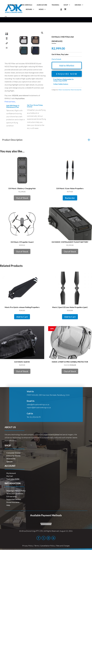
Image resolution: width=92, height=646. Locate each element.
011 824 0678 (35, 417)
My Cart (9, 476)
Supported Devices (13, 499)
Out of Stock (22, 198)
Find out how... (10, 101)
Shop (66, 5)
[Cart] (66, 9)
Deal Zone (12, 5)
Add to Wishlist (66, 65)
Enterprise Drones (13, 456)
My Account (11, 473)
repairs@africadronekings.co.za (39, 407)
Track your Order (13, 479)
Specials (9, 461)
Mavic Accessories (76, 90)
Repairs (29, 9)
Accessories (10, 458)
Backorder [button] (70, 198)
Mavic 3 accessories (64, 90)
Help (8, 505)
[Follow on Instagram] (48, 538)
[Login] (56, 9)
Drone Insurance (12, 502)
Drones (78, 5)
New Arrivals (26, 5)
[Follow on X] (44, 538)
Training (55, 5)
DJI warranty (11, 496)
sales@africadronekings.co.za (38, 404)
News (41, 9)
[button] (42, 33)
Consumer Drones (13, 453)
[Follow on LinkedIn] (53, 538)
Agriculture (42, 5)
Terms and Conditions (14, 493)
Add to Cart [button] (22, 316)
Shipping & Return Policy (15, 491)
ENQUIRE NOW (66, 73)
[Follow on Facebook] (39, 538)
